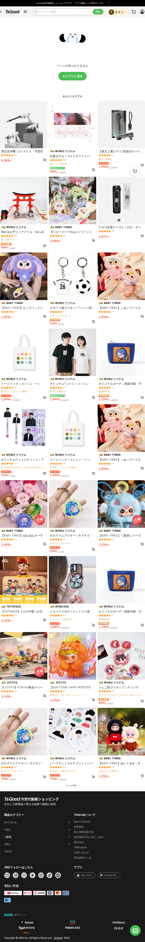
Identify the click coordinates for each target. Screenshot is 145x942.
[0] (134, 12)
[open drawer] (25, 11)
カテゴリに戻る (72, 76)
